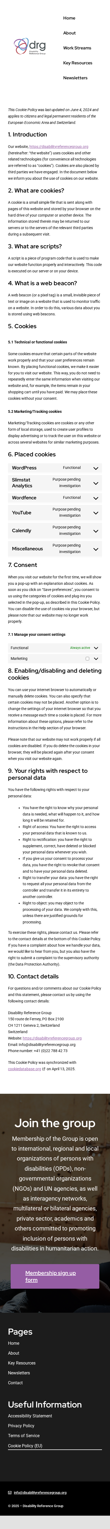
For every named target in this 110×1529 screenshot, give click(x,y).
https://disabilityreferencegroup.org (58, 146)
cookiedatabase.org (24, 1069)
